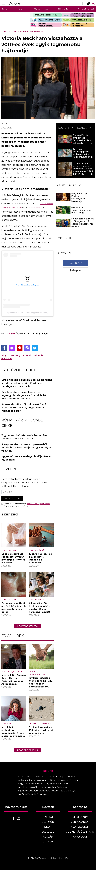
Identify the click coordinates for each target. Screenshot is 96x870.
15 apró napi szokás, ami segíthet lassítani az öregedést (40, 558)
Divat (4, 32)
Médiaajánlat (80, 822)
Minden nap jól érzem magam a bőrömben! (78, 15)
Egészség (6, 724)
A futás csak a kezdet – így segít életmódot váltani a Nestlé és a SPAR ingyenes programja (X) (83, 170)
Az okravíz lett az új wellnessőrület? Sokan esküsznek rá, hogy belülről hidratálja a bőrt (23, 407)
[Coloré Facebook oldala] (82, 3)
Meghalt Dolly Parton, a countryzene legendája (79, 197)
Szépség (13, 32)
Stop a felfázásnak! (78, 19)
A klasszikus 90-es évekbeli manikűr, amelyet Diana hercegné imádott (39, 607)
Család (33, 672)
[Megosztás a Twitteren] (35, 348)
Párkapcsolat (37, 674)
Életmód (6, 672)
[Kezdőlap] (14, 3)
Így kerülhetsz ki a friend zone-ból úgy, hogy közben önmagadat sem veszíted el (41, 684)
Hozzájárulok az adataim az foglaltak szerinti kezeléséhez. (27, 505)
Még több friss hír (27, 750)
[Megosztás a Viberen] (27, 348)
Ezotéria (46, 724)
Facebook (75, 263)
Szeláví (48, 817)
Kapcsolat (80, 836)
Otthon (48, 841)
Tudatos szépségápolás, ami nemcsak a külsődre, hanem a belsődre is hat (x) (83, 154)
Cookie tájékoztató (80, 831)
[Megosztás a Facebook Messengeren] (12, 348)
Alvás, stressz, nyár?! (46, 19)
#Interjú (5, 9)
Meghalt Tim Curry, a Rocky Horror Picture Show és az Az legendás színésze (13, 681)
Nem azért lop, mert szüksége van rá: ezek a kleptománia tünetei (82, 222)
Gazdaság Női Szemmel (46, 15)
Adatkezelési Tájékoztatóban (38, 504)
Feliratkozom (12, 498)
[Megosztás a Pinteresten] (19, 348)
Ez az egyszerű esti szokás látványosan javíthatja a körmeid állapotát (13, 558)
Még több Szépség (27, 626)
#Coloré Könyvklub (86, 9)
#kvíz (21, 9)
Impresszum (80, 817)
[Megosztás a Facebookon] (4, 348)
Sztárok (18, 672)
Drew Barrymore (11, 207)
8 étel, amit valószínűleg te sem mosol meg (82, 210)
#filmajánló (63, 9)
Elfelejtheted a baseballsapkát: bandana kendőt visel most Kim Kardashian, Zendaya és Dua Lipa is (26, 383)
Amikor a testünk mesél (46, 24)
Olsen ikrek (46, 203)
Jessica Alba (34, 207)
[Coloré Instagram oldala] (88, 3)
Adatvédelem (80, 826)
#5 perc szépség (40, 9)
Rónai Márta (8, 124)
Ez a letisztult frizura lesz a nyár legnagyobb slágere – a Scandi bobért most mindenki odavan (25, 395)
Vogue (12, 333)
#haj (3, 355)
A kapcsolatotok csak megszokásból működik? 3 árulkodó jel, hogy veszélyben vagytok (27, 447)
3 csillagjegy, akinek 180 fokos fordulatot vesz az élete (41, 730)
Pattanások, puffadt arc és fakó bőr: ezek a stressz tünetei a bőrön (13, 607)
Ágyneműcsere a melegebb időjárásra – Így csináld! (25, 458)
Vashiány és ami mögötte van (78, 24)
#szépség (14, 355)
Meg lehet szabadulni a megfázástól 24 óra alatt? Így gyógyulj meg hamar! (12, 733)
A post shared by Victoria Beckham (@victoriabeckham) (27, 313)
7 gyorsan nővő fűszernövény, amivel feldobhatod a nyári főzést (24, 437)
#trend (27, 355)
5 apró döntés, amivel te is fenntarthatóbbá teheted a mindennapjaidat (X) (82, 141)
